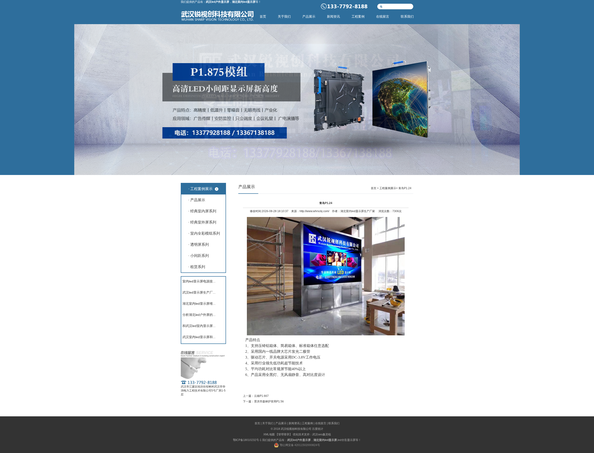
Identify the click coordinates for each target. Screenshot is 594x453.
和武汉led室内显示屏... (199, 326)
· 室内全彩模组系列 (204, 233)
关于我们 (284, 16)
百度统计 (317, 428)
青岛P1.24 (404, 188)
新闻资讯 (333, 16)
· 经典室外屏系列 (202, 222)
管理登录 (283, 434)
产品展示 (308, 16)
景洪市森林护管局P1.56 (269, 401)
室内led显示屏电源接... (199, 281)
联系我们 (407, 16)
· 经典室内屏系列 (202, 211)
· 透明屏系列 (198, 244)
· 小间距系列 (198, 256)
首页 (263, 16)
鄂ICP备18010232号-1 (247, 440)
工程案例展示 (387, 188)
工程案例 (358, 16)
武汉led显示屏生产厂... (199, 292)
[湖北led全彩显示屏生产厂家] (297, 99)
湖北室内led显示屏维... (199, 303)
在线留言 (382, 16)
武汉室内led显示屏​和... (199, 337)
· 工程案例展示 (200, 189)
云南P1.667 (261, 396)
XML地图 (269, 434)
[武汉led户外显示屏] (217, 19)
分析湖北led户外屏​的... (199, 315)
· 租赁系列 (196, 267)
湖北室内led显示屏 (352, 211)
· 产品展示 (196, 200)
